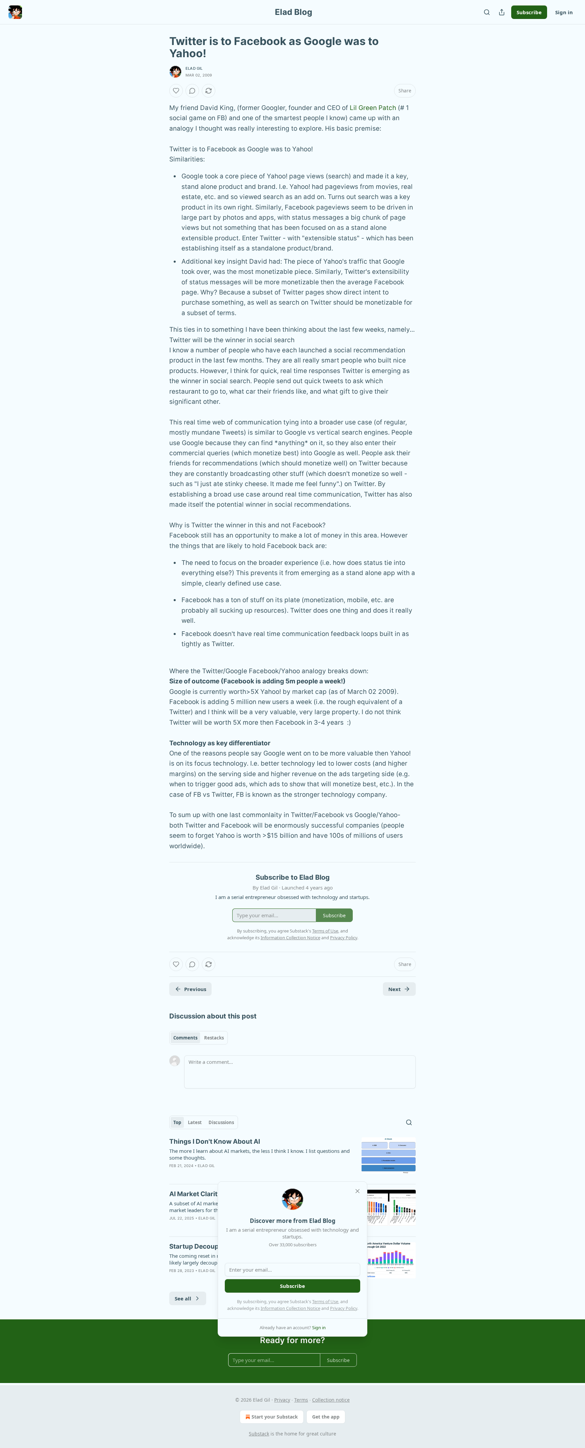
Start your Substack (275, 1416)
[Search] (487, 12)
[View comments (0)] (192, 90)
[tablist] (198, 1038)
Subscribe (529, 12)
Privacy (282, 1400)
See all (183, 1298)
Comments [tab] (185, 1038)
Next (394, 989)
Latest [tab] (195, 1122)
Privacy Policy (343, 1308)
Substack (259, 1433)
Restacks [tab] (214, 1038)
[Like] (176, 90)
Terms (301, 1400)
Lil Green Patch (373, 108)
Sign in (564, 12)
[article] (292, 1158)
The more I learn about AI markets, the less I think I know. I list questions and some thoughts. (259, 1154)
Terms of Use (325, 1301)
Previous (195, 989)
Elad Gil (194, 68)
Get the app (326, 1416)
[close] (357, 1191)
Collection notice (331, 1400)
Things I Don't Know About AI (214, 1141)
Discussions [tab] (221, 1122)
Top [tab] (177, 1122)
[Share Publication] (501, 12)
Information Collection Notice (290, 1308)
